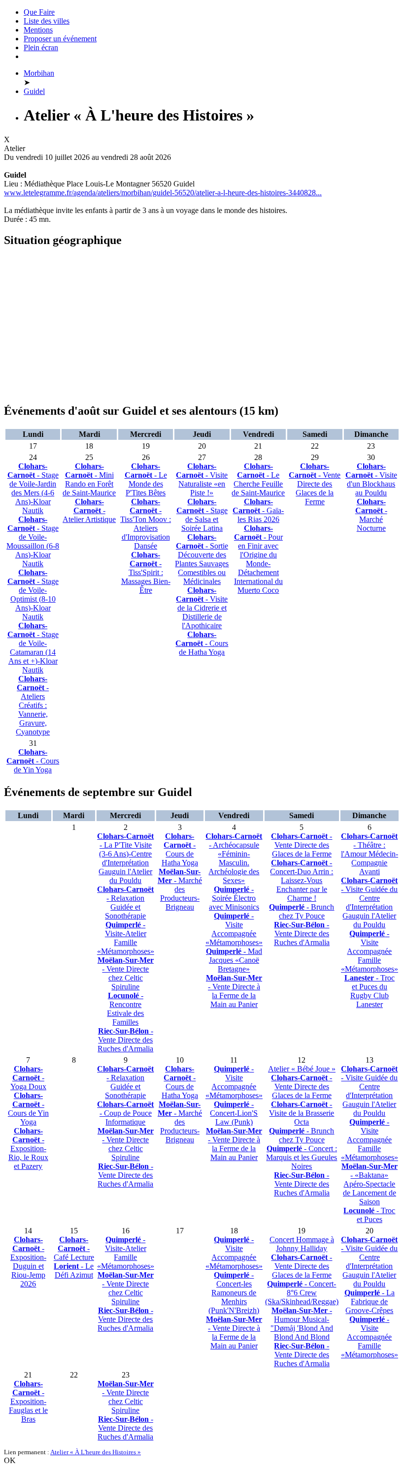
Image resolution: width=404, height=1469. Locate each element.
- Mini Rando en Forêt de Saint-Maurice (89, 479)
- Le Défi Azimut (74, 1270)
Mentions (38, 30)
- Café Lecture (74, 1248)
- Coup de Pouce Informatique (125, 1113)
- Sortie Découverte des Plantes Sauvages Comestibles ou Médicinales (202, 559)
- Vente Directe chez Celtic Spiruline (126, 973)
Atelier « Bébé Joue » (302, 1069)
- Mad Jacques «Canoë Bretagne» (234, 960)
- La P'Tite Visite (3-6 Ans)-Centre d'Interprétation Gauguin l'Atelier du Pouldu (125, 858)
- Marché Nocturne (371, 514)
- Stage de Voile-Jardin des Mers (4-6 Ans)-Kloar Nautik (33, 488)
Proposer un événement (60, 38)
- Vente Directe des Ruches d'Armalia (125, 1040)
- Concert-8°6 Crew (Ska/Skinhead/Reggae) (301, 1293)
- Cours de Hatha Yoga (201, 643)
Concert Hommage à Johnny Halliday (301, 1244)
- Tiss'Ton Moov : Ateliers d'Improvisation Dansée (145, 523)
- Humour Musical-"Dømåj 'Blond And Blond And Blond (301, 1323)
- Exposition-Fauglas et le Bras (28, 1401)
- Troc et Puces (369, 1215)
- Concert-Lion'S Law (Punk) (234, 1113)
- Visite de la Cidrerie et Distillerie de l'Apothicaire (202, 608)
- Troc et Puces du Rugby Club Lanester (369, 991)
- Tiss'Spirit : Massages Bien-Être (145, 572)
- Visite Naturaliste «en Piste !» (202, 479)
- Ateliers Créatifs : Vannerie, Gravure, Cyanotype (33, 705)
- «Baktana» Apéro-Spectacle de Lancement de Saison (369, 1184)
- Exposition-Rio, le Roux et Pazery (28, 1148)
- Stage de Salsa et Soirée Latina (202, 514)
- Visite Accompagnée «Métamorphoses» (234, 929)
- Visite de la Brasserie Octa (301, 1113)
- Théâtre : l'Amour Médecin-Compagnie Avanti (369, 854)
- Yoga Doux (28, 1078)
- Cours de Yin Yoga (32, 761)
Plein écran (41, 47)
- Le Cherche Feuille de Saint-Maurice (258, 479)
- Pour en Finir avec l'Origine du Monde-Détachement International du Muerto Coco (258, 559)
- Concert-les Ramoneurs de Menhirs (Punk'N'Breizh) (233, 1293)
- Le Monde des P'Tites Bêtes (146, 479)
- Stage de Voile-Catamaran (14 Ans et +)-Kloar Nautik (33, 647)
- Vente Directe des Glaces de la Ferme (314, 484)
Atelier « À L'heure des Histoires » (95, 1452)
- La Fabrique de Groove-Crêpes (369, 1301)
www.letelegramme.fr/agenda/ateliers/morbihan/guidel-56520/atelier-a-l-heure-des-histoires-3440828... (163, 192)
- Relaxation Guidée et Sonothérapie (125, 902)
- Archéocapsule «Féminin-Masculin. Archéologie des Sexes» (233, 858)
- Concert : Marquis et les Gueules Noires (301, 1157)
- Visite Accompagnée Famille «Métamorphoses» (369, 951)
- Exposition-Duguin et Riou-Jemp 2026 (28, 1261)
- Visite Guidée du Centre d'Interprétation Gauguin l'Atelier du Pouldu (369, 902)
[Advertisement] (202, 326)
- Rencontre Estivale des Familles (125, 1008)
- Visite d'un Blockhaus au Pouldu (371, 479)
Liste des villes (46, 21)
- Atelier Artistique (89, 510)
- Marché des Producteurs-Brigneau (180, 889)
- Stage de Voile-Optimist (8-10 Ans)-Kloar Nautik (33, 594)
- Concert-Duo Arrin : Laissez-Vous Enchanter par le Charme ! (301, 880)
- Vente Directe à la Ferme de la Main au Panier (234, 991)
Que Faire (39, 12)
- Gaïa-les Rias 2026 (258, 510)
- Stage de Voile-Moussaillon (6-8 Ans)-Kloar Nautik (32, 541)
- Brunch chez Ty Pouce (301, 911)
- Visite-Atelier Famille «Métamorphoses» (125, 937)
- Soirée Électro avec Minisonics (234, 898)
